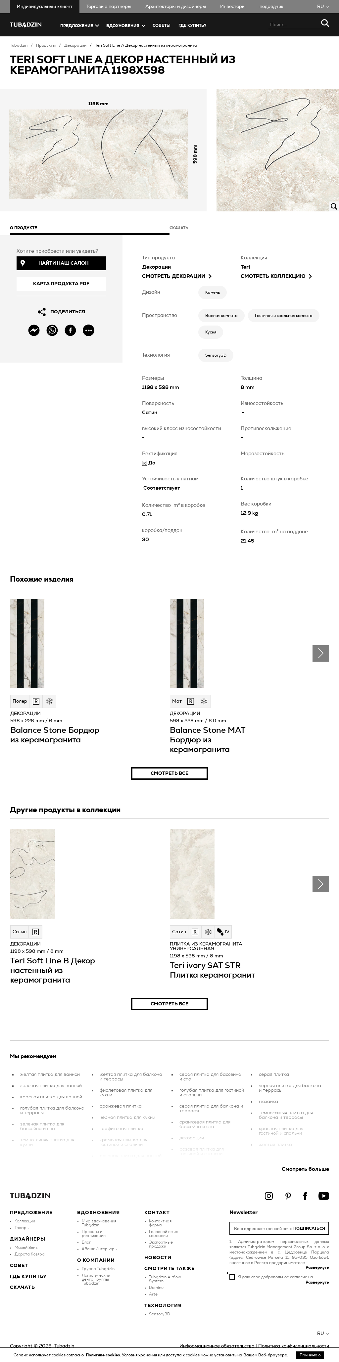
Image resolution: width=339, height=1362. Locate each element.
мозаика (268, 1101)
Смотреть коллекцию (273, 276)
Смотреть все (169, 773)
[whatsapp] (52, 330)
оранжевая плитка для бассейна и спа (204, 1124)
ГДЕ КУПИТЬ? (192, 25)
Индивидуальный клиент (45, 6)
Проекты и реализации (94, 1234)
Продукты (46, 45)
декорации (191, 1138)
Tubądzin (18, 45)
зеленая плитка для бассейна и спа (42, 1126)
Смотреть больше (305, 1169)
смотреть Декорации (173, 276)
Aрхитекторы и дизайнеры (175, 6)
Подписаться (309, 1228)
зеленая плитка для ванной (51, 1085)
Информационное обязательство (216, 1346)
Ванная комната (221, 316)
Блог (86, 1242)
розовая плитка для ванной (131, 1156)
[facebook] (70, 330)
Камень (212, 292)
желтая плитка (275, 1144)
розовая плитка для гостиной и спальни (201, 1151)
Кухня (210, 332)
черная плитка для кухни (127, 1117)
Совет (19, 1265)
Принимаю (310, 1355)
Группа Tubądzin (98, 1269)
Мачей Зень (26, 1248)
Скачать (22, 1287)
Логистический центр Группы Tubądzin (96, 1279)
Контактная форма (160, 1223)
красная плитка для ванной (51, 1097)
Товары (22, 1228)
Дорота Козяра (30, 1254)
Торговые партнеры (108, 6)
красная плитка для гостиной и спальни (281, 1131)
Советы (161, 25)
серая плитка (274, 1074)
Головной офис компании (163, 1234)
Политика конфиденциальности (293, 1346)
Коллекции (25, 1221)
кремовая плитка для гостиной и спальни (123, 1142)
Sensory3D (215, 355)
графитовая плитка (121, 1128)
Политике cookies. (104, 1355)
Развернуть (317, 1267)
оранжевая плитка (121, 1106)
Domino (156, 1288)
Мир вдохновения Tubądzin (99, 1223)
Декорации (75, 45)
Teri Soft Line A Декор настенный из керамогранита (146, 45)
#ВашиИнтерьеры (100, 1249)
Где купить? (28, 1276)
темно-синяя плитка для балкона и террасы (286, 1115)
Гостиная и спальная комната (284, 316)
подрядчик (271, 6)
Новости (157, 1257)
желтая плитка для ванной (50, 1074)
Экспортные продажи (161, 1244)
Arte (153, 1294)
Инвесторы (233, 6)
